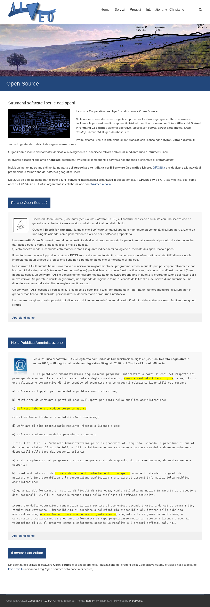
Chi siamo (176, 9)
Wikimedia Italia (100, 184)
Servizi (120, 9)
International (155, 9)
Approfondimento (23, 317)
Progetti (135, 9)
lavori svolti (15, 569)
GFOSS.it (159, 167)
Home (105, 9)
